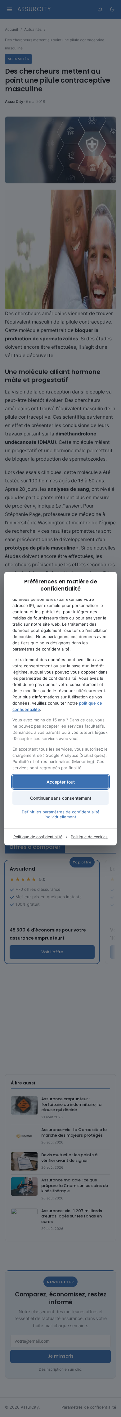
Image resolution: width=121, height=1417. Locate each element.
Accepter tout (61, 781)
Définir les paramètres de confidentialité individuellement (61, 814)
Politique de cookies (89, 837)
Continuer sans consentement (60, 798)
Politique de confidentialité (37, 837)
